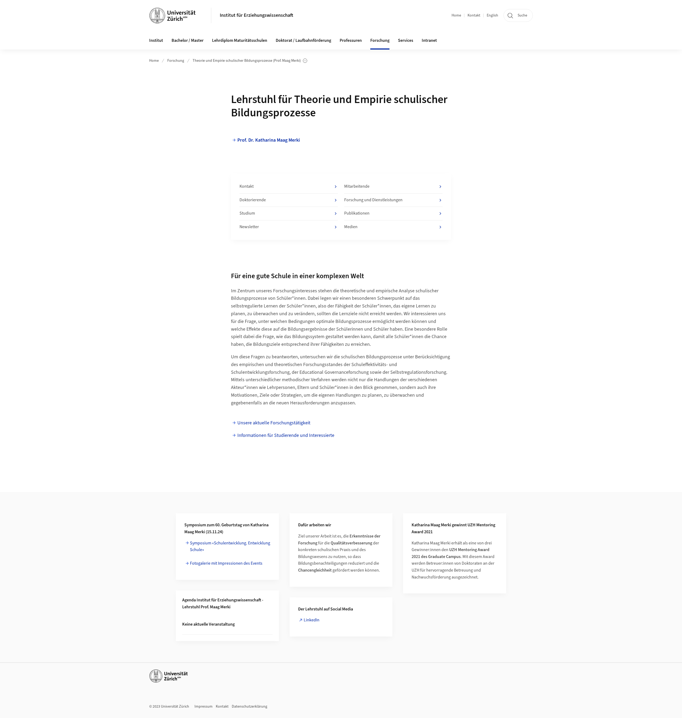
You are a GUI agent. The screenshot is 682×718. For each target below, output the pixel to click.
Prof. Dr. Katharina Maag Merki (268, 140)
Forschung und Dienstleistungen (373, 200)
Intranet (429, 40)
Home (456, 15)
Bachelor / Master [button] (188, 40)
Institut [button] (156, 40)
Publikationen (357, 213)
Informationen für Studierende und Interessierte (285, 435)
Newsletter (249, 227)
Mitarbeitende (357, 186)
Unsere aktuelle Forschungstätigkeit (273, 423)
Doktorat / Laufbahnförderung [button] (303, 40)
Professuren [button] (351, 40)
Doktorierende (252, 200)
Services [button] (405, 40)
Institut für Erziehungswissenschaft (256, 15)
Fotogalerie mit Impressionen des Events (226, 563)
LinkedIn (311, 620)
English (492, 15)
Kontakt (474, 15)
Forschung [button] (379, 40)
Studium (247, 213)
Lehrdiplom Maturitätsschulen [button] (239, 40)
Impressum (203, 706)
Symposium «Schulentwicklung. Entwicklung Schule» (230, 546)
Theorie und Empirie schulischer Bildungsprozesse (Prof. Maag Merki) (247, 61)
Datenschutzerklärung (249, 706)
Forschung (175, 60)
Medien (351, 227)
